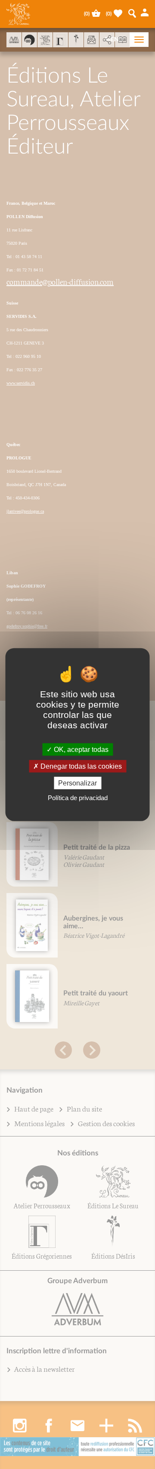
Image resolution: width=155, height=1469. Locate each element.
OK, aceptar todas (80, 749)
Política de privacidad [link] (78, 797)
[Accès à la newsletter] (91, 39)
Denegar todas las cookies (80, 766)
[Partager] (107, 40)
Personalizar (77, 783)
